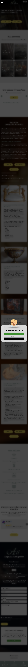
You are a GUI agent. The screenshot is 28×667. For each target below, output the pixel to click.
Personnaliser (14, 339)
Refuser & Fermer (14, 336)
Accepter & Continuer (14, 333)
